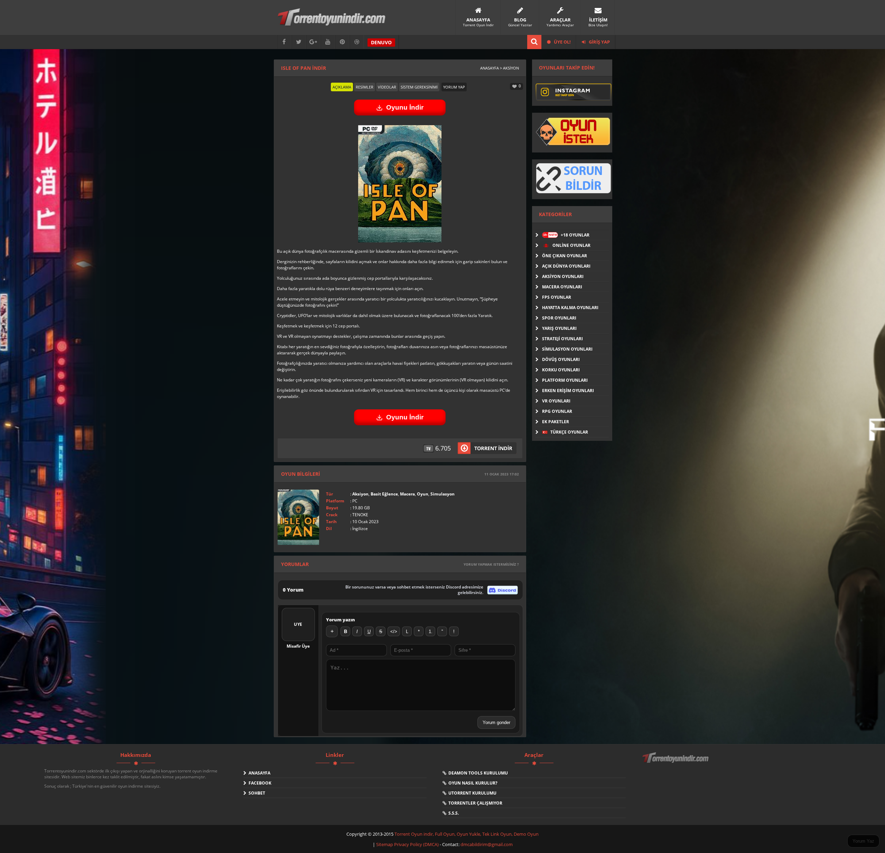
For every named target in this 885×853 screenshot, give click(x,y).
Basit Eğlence (384, 494)
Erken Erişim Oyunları (568, 390)
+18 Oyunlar (566, 235)
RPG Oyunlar (557, 411)
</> (393, 631)
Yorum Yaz (863, 841)
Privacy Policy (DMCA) (416, 844)
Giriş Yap (599, 42)
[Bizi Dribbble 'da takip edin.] (357, 42)
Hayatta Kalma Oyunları (570, 307)
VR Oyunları (556, 401)
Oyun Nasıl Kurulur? (471, 783)
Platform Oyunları (565, 380)
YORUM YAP (454, 87)
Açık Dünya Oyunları (566, 266)
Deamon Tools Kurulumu (477, 773)
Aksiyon (360, 494)
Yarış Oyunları (559, 328)
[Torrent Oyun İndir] (676, 762)
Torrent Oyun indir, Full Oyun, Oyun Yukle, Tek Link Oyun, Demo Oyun (466, 834)
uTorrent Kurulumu (471, 793)
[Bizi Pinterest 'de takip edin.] (342, 42)
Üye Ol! (562, 42)
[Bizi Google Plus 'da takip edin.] (313, 42)
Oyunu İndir (404, 107)
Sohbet (255, 793)
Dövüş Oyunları (561, 359)
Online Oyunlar (570, 245)
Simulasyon (442, 494)
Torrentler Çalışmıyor (474, 803)
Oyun (422, 494)
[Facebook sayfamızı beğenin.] (284, 42)
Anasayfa (258, 773)
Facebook (258, 783)
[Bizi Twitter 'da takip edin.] (298, 42)
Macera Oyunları (562, 287)
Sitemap (385, 844)
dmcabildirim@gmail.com (486, 844)
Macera (407, 494)
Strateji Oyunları (562, 339)
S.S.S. (452, 813)
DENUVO (381, 42)
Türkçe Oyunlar (568, 432)
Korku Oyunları (561, 370)
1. (430, 631)
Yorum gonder (496, 722)
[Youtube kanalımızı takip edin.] (327, 42)
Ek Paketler (555, 422)
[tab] (342, 87)
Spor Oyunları (559, 318)
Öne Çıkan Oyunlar (564, 256)
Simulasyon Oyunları (567, 349)
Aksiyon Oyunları (563, 276)
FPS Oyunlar (556, 297)
